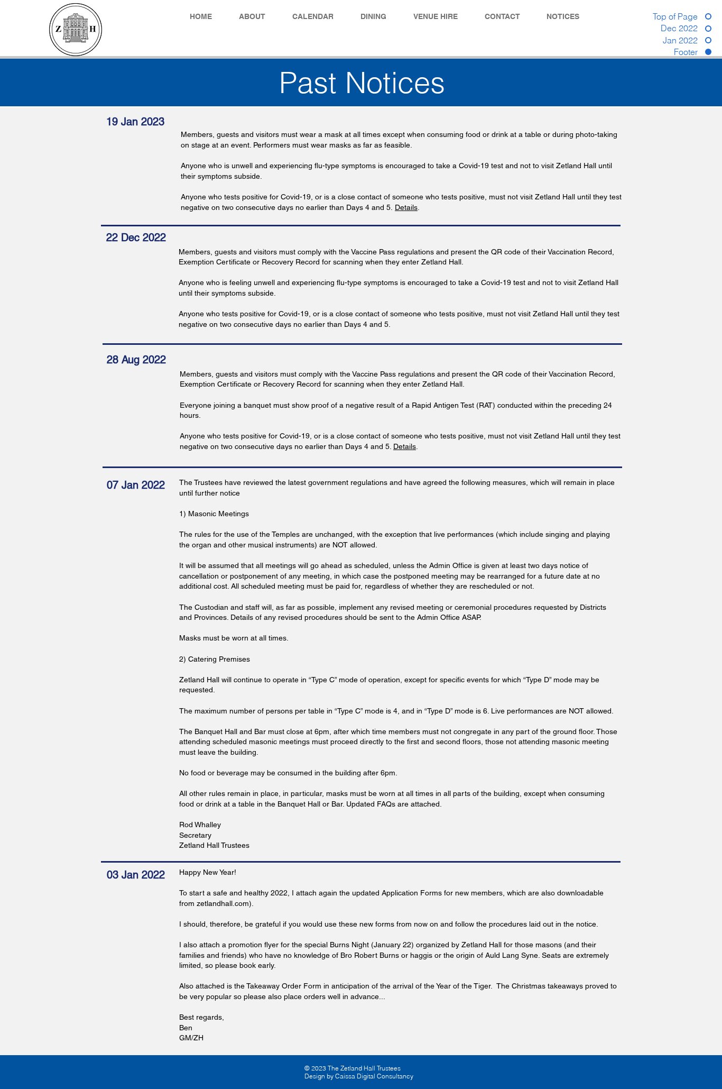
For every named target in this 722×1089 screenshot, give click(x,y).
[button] (257, 16)
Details (406, 207)
